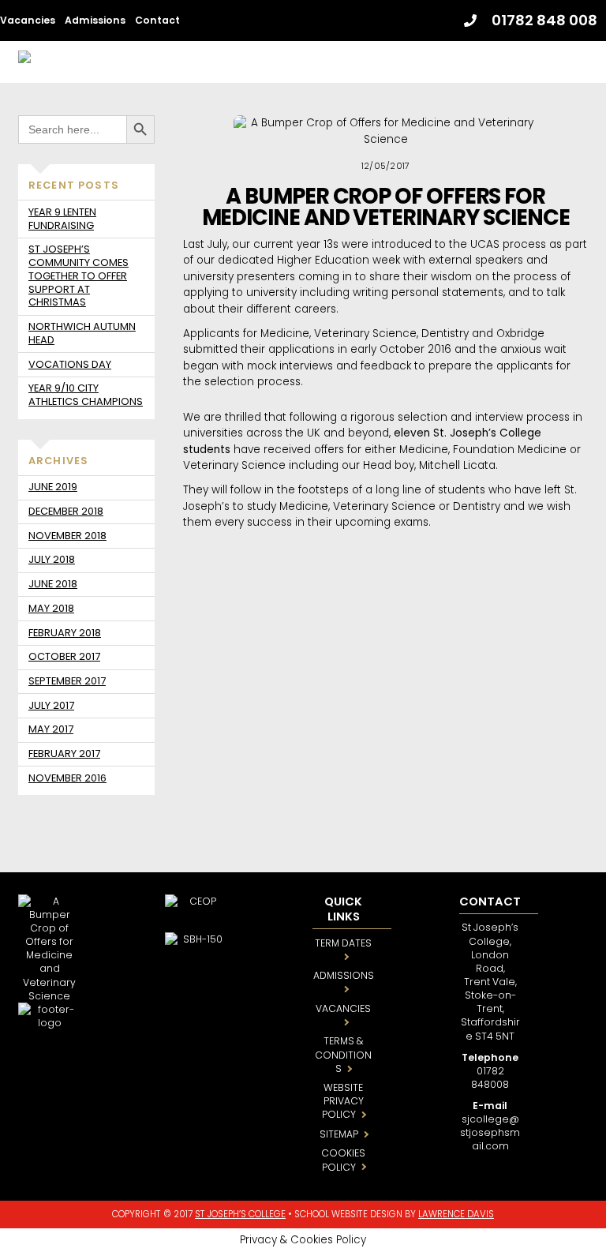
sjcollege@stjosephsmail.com (490, 1132)
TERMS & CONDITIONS (343, 1054)
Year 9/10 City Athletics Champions (85, 394)
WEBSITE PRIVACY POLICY (343, 1101)
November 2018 (67, 535)
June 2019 (52, 486)
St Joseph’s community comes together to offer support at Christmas (78, 275)
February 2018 (64, 632)
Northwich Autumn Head (82, 333)
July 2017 (51, 705)
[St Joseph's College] (111, 61)
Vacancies (27, 20)
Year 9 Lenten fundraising (62, 218)
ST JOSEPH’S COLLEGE (240, 1214)
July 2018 (51, 559)
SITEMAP (339, 1134)
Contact (157, 20)
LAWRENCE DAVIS (456, 1214)
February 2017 (64, 753)
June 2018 (52, 583)
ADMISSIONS (343, 975)
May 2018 (51, 608)
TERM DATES (343, 943)
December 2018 (65, 511)
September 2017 (67, 680)
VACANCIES (343, 1008)
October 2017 (64, 656)
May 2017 (50, 729)
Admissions (95, 20)
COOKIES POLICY (343, 1159)
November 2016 (67, 777)
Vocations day (69, 364)
